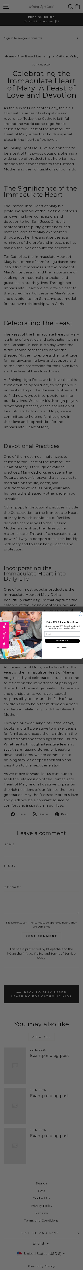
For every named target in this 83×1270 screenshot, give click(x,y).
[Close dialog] (80, 614)
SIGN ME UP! (62, 641)
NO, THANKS (62, 647)
